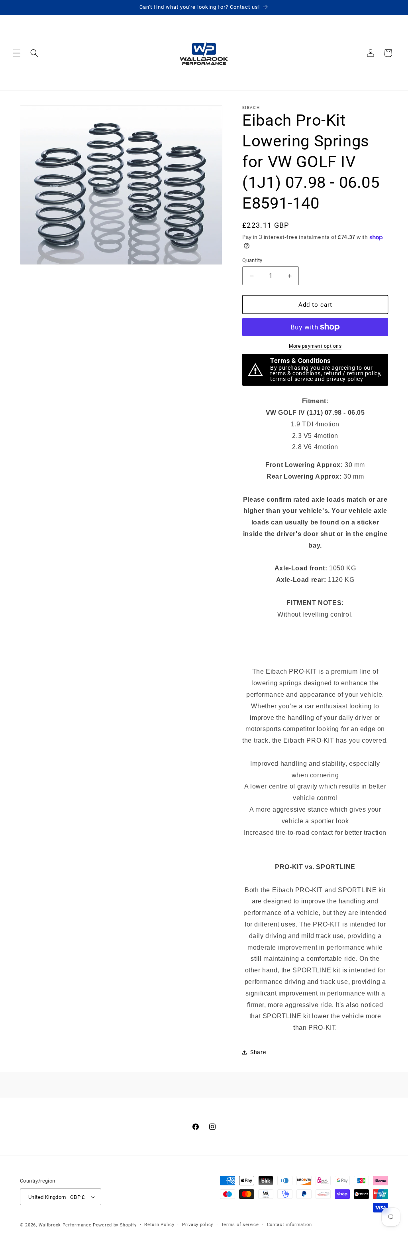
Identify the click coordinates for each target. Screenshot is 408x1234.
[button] (17, 53)
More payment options (315, 346)
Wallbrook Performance (65, 1225)
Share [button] (258, 1052)
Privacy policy (197, 1224)
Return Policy (159, 1224)
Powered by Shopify (115, 1225)
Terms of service (240, 1224)
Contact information (289, 1224)
